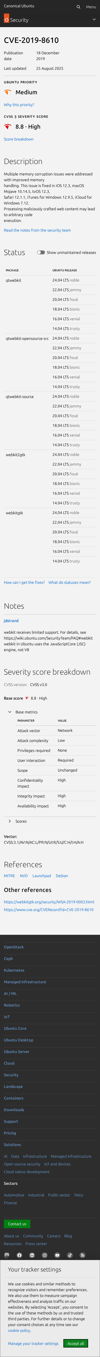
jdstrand (11, 620)
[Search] (78, 7)
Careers (53, 1236)
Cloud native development (27, 1172)
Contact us (17, 1224)
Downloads (14, 1109)
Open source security (22, 1164)
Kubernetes (14, 970)
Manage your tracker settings (33, 1343)
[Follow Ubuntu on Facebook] (20, 1256)
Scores (21, 821)
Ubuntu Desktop (18, 1040)
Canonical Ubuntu (19, 6)
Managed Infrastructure (71, 1156)
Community (33, 1236)
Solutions (12, 1144)
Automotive (14, 1195)
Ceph (8, 958)
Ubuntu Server (16, 1051)
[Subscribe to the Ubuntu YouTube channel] (58, 1256)
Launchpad (42, 875)
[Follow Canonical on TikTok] (71, 1256)
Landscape (13, 1086)
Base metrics (27, 712)
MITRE (9, 875)
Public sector (59, 1195)
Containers (13, 1098)
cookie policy (19, 1330)
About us (11, 1236)
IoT (7, 1016)
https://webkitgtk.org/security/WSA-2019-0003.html (49, 902)
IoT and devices (57, 1164)
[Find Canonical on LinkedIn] (33, 1256)
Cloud (9, 1063)
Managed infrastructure (25, 982)
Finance (10, 1203)
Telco (78, 1195)
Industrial (36, 1195)
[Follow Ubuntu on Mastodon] (8, 1256)
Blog (68, 1236)
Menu (91, 7)
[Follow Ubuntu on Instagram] (46, 1256)
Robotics (12, 1005)
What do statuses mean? (70, 582)
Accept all (75, 1343)
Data (15, 1156)
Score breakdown (18, 139)
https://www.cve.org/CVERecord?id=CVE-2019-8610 (48, 909)
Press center (36, 1243)
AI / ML (10, 993)
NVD (24, 875)
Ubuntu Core (15, 1028)
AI (5, 1156)
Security (11, 1075)
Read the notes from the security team (37, 230)
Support (11, 1121)
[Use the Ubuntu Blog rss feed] (83, 1256)
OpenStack (14, 947)
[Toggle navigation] (94, 19)
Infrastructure (35, 1156)
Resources (13, 1243)
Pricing (10, 1133)
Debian (62, 875)
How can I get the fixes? (24, 582)
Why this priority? (19, 104)
